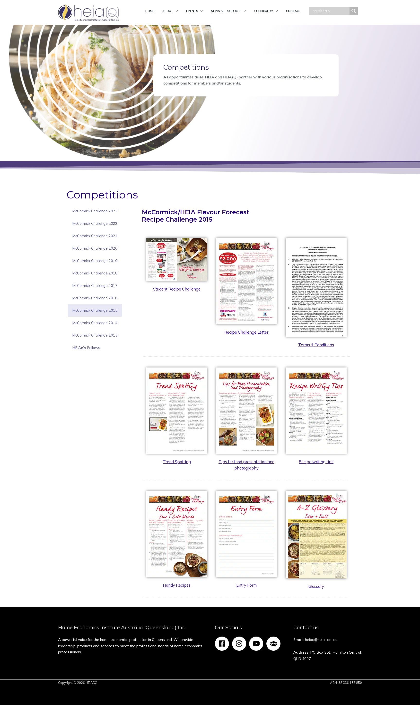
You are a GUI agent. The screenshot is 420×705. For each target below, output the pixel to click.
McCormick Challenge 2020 (94, 248)
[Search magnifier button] (354, 11)
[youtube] (257, 644)
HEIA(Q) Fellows (86, 347)
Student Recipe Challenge (177, 288)
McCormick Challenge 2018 (94, 273)
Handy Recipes (177, 585)
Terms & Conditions (316, 344)
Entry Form (246, 585)
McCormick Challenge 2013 (94, 335)
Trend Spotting (177, 461)
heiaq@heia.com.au (321, 639)
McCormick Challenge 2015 (94, 310)
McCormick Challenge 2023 (94, 211)
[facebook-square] (223, 644)
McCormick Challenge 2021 (94, 236)
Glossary (316, 586)
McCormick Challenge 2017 (94, 285)
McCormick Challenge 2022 (94, 223)
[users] (274, 644)
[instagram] (240, 644)
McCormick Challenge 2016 (94, 298)
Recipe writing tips (316, 461)
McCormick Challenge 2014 (94, 322)
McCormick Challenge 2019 (94, 260)
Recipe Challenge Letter (246, 332)
